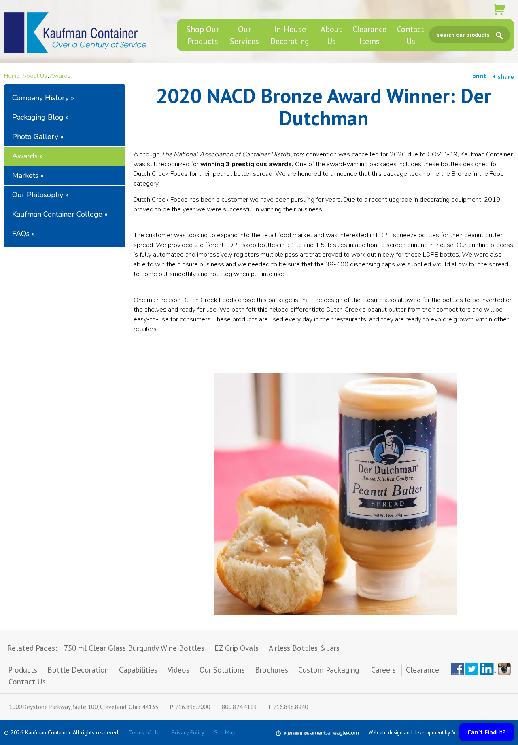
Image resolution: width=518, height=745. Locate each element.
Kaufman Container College (57, 214)
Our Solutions (222, 670)
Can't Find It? (486, 732)
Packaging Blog (38, 117)
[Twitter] (471, 669)
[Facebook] (457, 669)
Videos (178, 670)
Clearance (422, 670)
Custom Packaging (329, 670)
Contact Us (27, 681)
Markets (25, 175)
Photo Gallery (35, 136)
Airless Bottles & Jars (304, 648)
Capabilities (138, 670)
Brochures (271, 670)
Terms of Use (145, 732)
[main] (324, 357)
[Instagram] (506, 669)
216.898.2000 (192, 707)
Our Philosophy (37, 195)
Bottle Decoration (78, 670)
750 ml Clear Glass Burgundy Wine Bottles (134, 648)
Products (22, 670)
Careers (383, 670)
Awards (60, 76)
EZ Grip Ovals (236, 648)
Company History (40, 98)
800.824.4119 (239, 707)
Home (11, 76)
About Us (34, 76)
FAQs (21, 233)
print (479, 76)
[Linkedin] (488, 669)
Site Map (225, 732)
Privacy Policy (188, 732)
